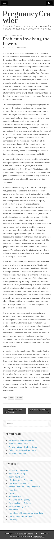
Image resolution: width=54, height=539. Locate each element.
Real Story (13, 510)
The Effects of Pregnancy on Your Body (25, 513)
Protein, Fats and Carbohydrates (22, 447)
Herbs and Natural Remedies (21, 440)
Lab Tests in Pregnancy (18, 483)
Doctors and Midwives (18, 470)
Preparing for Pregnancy (19, 500)
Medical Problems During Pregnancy (24, 487)
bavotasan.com (38, 536)
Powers (19, 398)
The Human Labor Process (20, 516)
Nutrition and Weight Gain (19, 453)
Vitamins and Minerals (18, 443)
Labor (11, 398)
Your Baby (12, 519)
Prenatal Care (14, 496)
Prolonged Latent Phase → (39, 411)
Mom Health (13, 490)
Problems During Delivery (19, 503)
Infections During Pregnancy (20, 480)
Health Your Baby (16, 477)
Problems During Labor (12, 35)
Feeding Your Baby (16, 473)
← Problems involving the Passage (13, 411)
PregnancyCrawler (27, 17)
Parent (11, 493)
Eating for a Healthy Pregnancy (22, 450)
